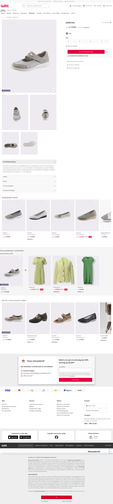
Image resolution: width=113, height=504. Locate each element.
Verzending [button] (86, 27)
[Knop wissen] (47, 5)
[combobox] (39, 6)
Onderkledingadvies (62, 411)
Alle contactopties (93, 410)
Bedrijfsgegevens (69, 445)
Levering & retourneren (36, 404)
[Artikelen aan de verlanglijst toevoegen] (107, 52)
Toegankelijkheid (59, 445)
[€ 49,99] (13, 215)
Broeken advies (61, 408)
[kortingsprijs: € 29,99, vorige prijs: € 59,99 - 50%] (87, 215)
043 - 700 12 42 (90, 423)
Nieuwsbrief (5, 408)
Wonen (14, 10)
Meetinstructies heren (63, 406)
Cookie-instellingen (67, 501)
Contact (87, 401)
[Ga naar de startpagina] (5, 6)
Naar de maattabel (72, 46)
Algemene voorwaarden (41, 445)
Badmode (15, 13)
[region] (56, 479)
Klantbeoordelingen (9, 190)
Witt (3, 401)
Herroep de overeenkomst (26, 445)
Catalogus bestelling (35, 411)
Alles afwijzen (44, 501)
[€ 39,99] (38, 318)
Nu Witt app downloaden (9, 406)
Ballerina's (15, 17)
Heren (9, 10)
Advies (59, 401)
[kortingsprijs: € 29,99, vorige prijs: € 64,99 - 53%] (64, 270)
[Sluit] (111, 451)
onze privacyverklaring (40, 491)
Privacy (51, 445)
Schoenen (32, 13)
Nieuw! (3, 13)
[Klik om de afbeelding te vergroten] (53, 90)
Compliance (79, 445)
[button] (2, 17)
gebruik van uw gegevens (74, 460)
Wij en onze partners (33, 460)
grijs (70, 33)
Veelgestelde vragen (35, 408)
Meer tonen (72, 376)
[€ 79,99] (62, 318)
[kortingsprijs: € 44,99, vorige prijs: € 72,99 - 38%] (39, 270)
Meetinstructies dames (63, 404)
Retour (5, 181)
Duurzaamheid (6, 411)
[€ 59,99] (38, 215)
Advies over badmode (63, 415)
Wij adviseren (65, 13)
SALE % (73, 13)
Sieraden (39, 13)
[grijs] (67, 33)
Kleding (9, 13)
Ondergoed (23, 13)
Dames (3, 10)
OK (56, 497)
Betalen (31, 406)
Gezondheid (47, 13)
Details (5, 177)
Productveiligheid (8, 186)
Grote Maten (56, 13)
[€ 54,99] (88, 270)
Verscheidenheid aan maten (65, 413)
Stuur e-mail (91, 406)
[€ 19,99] (62, 215)
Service (31, 401)
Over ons (4, 404)
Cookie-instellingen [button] (89, 445)
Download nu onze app (19, 433)
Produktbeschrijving (9, 162)
